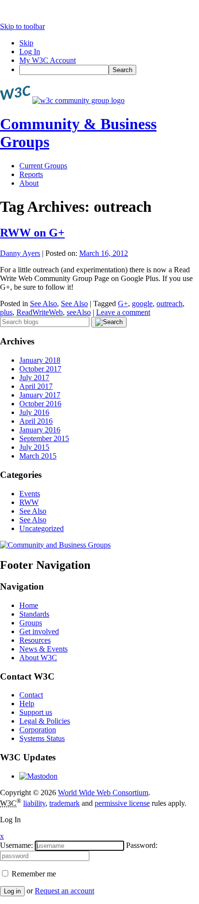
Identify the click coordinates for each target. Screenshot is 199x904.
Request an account (64, 891)
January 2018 (39, 360)
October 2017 (40, 369)
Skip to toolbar (22, 26)
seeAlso (79, 312)
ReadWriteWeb (39, 312)
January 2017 (39, 395)
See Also (43, 303)
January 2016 (39, 430)
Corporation (37, 730)
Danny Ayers (20, 253)
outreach (169, 303)
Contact (31, 695)
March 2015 (38, 456)
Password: (141, 845)
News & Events (43, 649)
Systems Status (42, 738)
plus (6, 312)
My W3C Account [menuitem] (47, 60)
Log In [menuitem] (29, 51)
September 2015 (44, 438)
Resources (35, 640)
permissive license (122, 803)
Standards (34, 614)
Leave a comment (123, 312)
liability (34, 803)
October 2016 (40, 404)
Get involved (39, 631)
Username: (16, 845)
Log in (12, 891)
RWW (29, 502)
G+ (123, 303)
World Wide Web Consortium (103, 792)
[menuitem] (109, 70)
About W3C (38, 657)
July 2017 (34, 377)
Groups (30, 623)
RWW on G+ (32, 232)
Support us (35, 712)
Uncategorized (41, 528)
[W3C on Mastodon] (38, 776)
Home (28, 605)
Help (26, 703)
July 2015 (34, 447)
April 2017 (36, 386)
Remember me (33, 874)
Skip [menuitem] (26, 43)
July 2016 (34, 412)
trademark (64, 803)
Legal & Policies (44, 721)
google (142, 303)
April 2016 (36, 421)
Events (29, 493)
